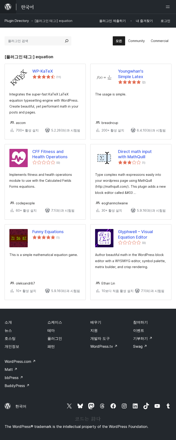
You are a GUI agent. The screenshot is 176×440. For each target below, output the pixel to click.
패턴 (51, 346)
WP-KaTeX (42, 71)
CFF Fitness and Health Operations (50, 154)
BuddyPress (17, 385)
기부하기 (142, 338)
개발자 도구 (100, 338)
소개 (8, 322)
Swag (140, 346)
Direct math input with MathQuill (135, 154)
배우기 (95, 322)
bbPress (14, 377)
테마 (51, 330)
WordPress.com (20, 361)
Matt (11, 369)
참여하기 (140, 322)
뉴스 (8, 330)
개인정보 (12, 346)
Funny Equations (48, 231)
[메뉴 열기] (168, 7)
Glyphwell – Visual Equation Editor (135, 234)
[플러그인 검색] (66, 40)
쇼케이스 (54, 322)
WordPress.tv (104, 346)
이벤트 (138, 330)
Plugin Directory (17, 21)
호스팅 (10, 338)
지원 (94, 330)
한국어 (20, 406)
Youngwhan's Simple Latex (130, 74)
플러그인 (54, 338)
